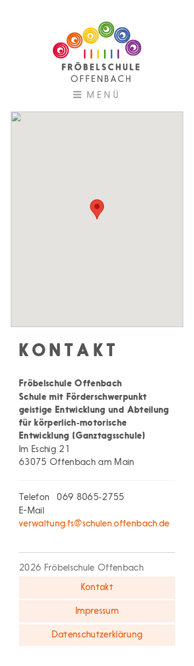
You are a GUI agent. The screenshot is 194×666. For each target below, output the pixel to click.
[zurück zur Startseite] (97, 48)
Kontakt (97, 587)
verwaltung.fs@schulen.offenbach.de (94, 524)
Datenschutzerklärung (97, 635)
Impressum (97, 611)
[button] (97, 209)
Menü (113, 99)
